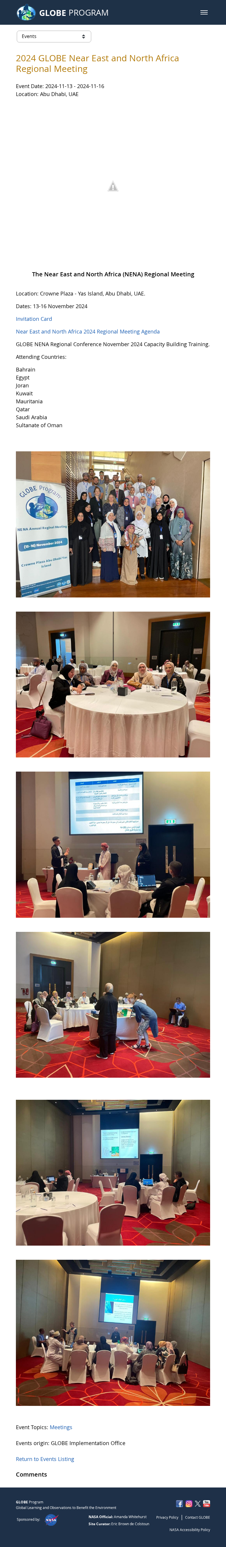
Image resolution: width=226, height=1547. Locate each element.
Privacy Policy (167, 1517)
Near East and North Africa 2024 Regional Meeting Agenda (88, 331)
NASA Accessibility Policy (190, 1529)
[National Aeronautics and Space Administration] (51, 1519)
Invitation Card (34, 318)
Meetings (61, 1427)
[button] (204, 12)
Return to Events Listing (45, 1458)
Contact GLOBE (197, 1517)
